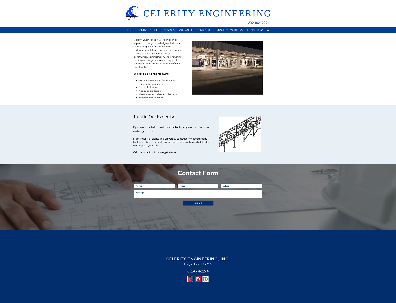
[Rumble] (205, 279)
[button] (227, 68)
